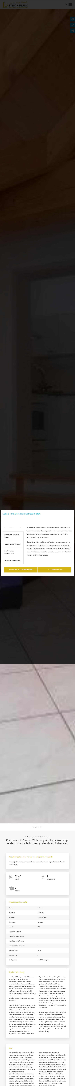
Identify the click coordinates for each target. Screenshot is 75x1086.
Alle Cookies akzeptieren (54, 570)
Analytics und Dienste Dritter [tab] (12, 544)
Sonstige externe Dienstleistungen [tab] (9, 552)
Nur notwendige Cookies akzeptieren (21, 570)
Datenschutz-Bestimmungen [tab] (12, 560)
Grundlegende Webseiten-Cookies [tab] (11, 536)
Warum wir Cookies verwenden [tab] (13, 528)
